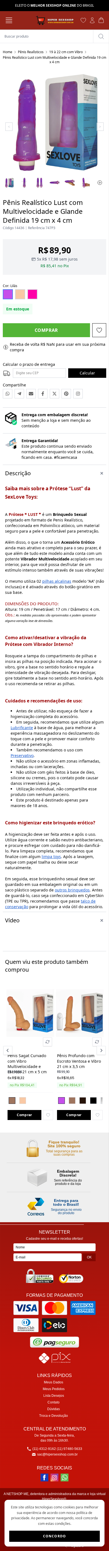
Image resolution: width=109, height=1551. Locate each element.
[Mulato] (12, 1100)
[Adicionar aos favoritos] (48, 1115)
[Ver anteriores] (9, 1050)
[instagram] (54, 1477)
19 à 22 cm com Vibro (66, 52)
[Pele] (22, 1100)
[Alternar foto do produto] (47, 1041)
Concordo (54, 1536)
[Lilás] (61, 1100)
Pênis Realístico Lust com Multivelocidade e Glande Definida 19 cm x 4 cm (54, 59)
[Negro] (82, 1100)
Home (7, 52)
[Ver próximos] (100, 1050)
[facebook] (44, 1477)
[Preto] (93, 1100)
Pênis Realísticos (31, 52)
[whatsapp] (64, 1477)
